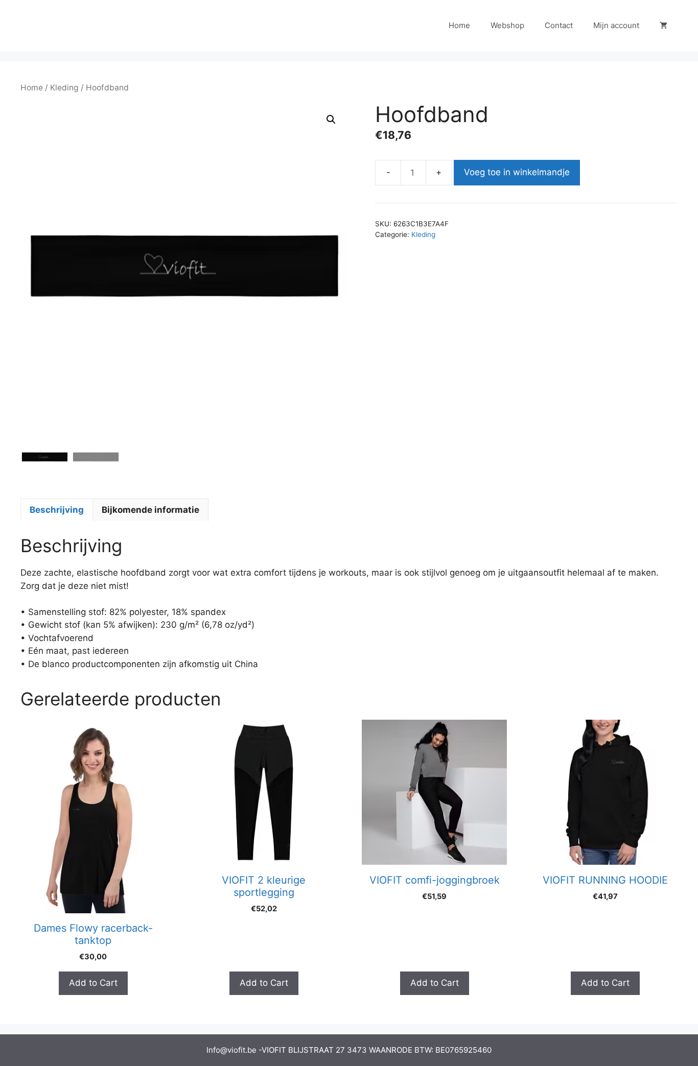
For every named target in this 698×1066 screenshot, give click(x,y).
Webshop (507, 25)
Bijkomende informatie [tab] (150, 510)
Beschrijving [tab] (57, 510)
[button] (331, 119)
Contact (559, 25)
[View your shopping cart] (663, 25)
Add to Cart (93, 983)
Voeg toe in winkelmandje (517, 172)
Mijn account (616, 25)
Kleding (64, 87)
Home (459, 25)
